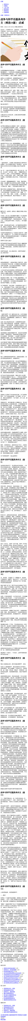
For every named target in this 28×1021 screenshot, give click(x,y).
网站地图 (3, 1019)
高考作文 (6, 4)
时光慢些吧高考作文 (9, 998)
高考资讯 (6, 10)
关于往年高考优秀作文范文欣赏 (12, 973)
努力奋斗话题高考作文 (10, 995)
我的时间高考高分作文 (10, 999)
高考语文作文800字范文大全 (11, 981)
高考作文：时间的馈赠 (10, 969)
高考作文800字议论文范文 (11, 978)
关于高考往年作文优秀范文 (11, 982)
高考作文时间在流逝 (9, 968)
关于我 (2, 1015)
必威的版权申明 (13, 1015)
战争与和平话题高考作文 (10, 1012)
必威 (2, 1)
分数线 (5, 5)
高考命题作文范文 (9, 990)
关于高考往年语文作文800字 (11, 976)
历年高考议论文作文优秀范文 (12, 974)
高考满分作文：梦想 (9, 988)
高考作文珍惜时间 (9, 996)
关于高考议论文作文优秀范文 (12, 979)
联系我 (6, 1015)
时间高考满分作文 (9, 971)
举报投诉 (20, 1015)
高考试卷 (6, 9)
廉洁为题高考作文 (9, 993)
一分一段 (6, 7)
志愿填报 (6, 12)
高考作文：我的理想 (9, 991)
